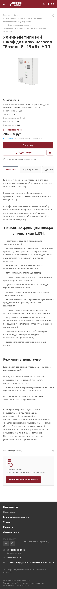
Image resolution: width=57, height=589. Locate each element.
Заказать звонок (14, 553)
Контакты (8, 527)
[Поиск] (48, 4)
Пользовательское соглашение (16, 585)
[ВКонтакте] (6, 543)
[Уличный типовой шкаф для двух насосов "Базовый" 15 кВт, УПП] (28, 70)
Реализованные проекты (16, 517)
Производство (10, 507)
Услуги (6, 522)
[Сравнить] (49, 152)
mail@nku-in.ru (14, 557)
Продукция (9, 512)
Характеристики (30, 169)
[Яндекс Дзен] (12, 543)
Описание (11, 169)
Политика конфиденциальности (16, 580)
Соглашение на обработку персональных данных (23, 583)
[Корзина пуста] (52, 4)
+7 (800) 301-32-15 (16, 550)
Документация (11, 532)
